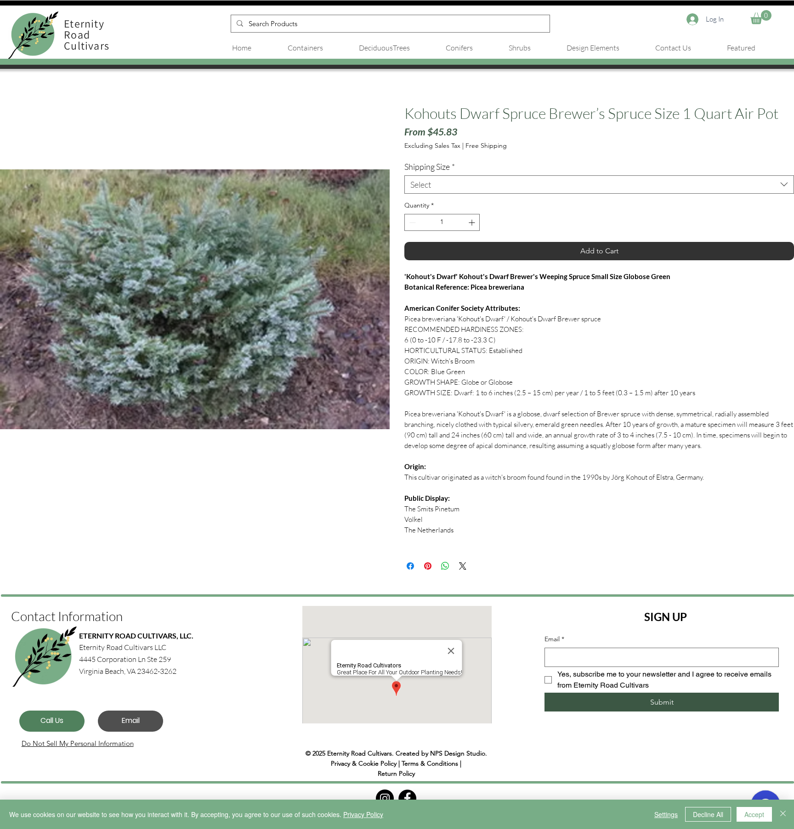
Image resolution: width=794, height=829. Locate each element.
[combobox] (599, 184)
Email (554, 639)
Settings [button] (666, 814)
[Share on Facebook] (410, 565)
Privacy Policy (363, 814)
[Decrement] (411, 222)
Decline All (708, 814)
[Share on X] (462, 565)
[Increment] (472, 222)
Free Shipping (486, 145)
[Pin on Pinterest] (427, 565)
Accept (754, 814)
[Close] (782, 814)
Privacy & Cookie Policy (364, 763)
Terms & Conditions (430, 763)
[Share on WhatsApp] (445, 565)
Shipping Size (429, 167)
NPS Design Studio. (458, 753)
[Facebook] (407, 798)
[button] (760, 17)
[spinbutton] (442, 222)
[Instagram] (385, 798)
